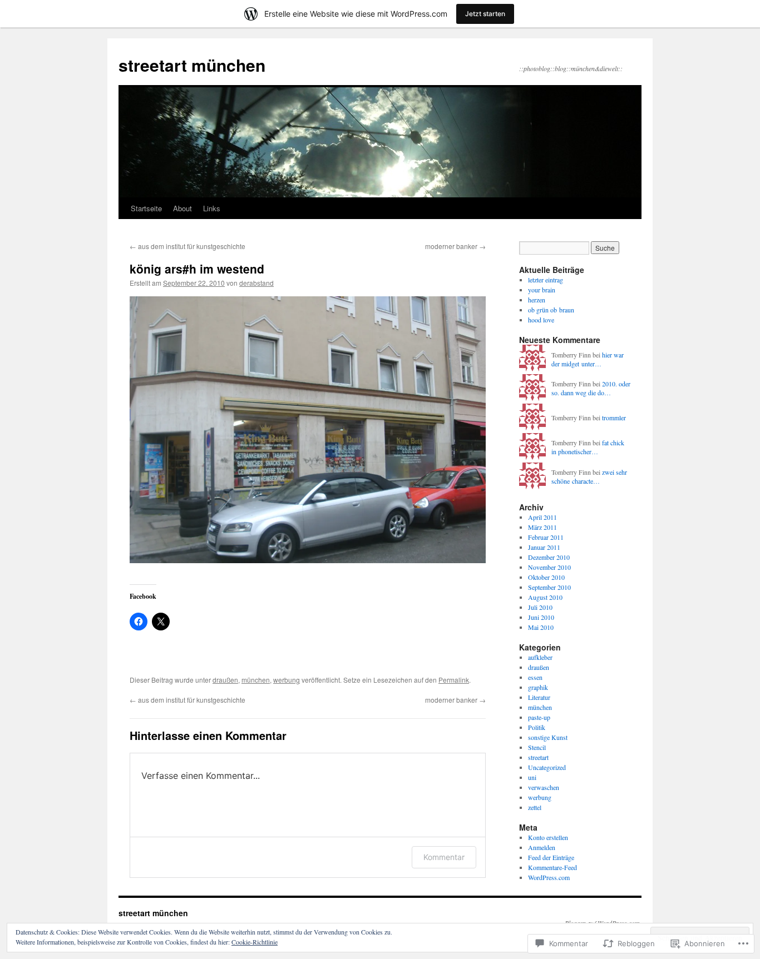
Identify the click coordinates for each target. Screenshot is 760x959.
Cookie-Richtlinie (254, 941)
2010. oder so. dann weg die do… (590, 388)
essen (535, 677)
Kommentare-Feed (552, 867)
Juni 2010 (541, 617)
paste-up (539, 717)
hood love (541, 319)
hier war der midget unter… (587, 359)
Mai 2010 (541, 627)
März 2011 (542, 527)
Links (211, 208)
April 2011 (542, 517)
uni (532, 777)
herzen (536, 299)
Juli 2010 (540, 607)
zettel (534, 807)
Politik (536, 727)
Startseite (146, 208)
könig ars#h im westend (197, 268)
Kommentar (444, 857)
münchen (255, 679)
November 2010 (549, 567)
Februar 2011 (546, 537)
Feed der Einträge (551, 857)
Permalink (453, 679)
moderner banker (455, 246)
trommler (614, 417)
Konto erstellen (548, 837)
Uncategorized (547, 767)
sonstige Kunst (547, 737)
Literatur (539, 697)
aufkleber (540, 657)
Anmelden (541, 847)
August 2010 (545, 597)
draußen (225, 679)
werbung (286, 679)
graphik (538, 687)
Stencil (537, 747)
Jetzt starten (485, 13)
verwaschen (543, 787)
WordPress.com (549, 877)
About (182, 208)
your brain (541, 289)
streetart (538, 757)
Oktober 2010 (546, 577)
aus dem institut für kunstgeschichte (187, 246)
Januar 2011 (544, 547)
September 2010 (549, 587)
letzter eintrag (545, 279)
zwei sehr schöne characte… (589, 477)
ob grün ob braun (551, 309)
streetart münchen (192, 65)
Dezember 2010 (549, 557)
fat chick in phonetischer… (587, 447)
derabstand (256, 282)
